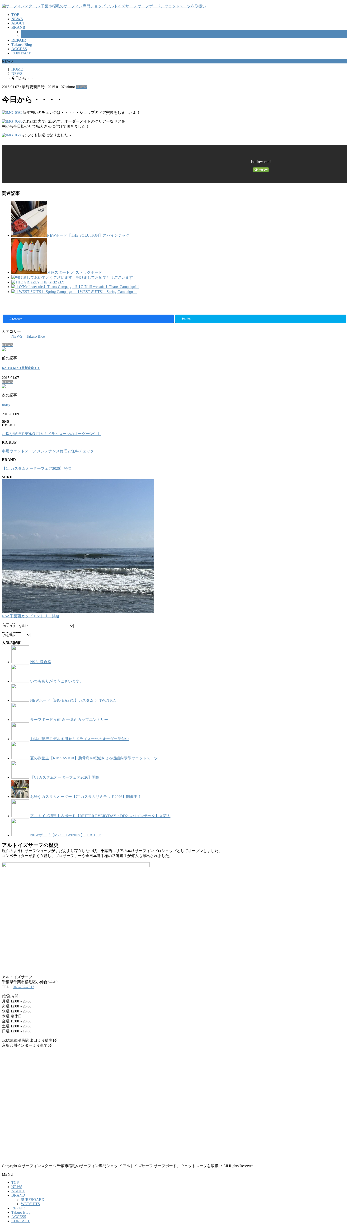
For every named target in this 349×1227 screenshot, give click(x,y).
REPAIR (18, 1208)
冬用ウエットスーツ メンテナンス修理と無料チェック (48, 451)
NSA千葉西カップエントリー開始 (30, 616)
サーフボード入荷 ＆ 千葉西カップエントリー (69, 720)
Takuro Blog (35, 336)
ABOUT (18, 1191)
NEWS (81, 87)
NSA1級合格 (40, 662)
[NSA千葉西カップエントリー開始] (78, 546)
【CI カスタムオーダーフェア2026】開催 (36, 468)
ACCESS (18, 1217)
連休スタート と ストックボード (74, 272)
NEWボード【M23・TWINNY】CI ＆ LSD (65, 835)
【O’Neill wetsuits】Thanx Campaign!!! (108, 287)
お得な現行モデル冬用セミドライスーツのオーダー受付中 (51, 434)
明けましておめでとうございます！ (106, 277)
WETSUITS (30, 36)
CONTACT (20, 1221)
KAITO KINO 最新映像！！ (21, 368)
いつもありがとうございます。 (56, 681)
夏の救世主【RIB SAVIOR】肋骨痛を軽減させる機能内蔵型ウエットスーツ (94, 758)
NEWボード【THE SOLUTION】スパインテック (88, 235)
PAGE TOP (337, 1185)
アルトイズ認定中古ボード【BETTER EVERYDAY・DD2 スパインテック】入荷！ (100, 816)
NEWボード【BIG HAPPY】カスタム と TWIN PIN (73, 700)
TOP (15, 1182)
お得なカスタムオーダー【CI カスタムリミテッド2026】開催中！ (85, 797)
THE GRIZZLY (52, 282)
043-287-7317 (23, 987)
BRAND (18, 1195)
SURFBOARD (32, 32)
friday (6, 405)
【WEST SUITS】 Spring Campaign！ (106, 292)
